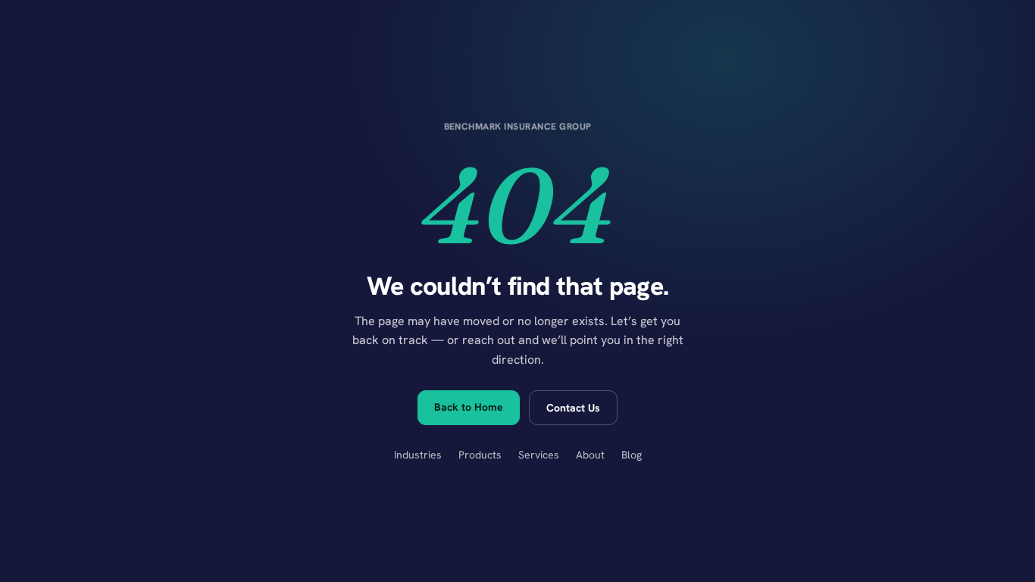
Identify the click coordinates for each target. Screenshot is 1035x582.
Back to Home (468, 407)
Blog (631, 455)
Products (480, 455)
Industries (418, 455)
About (590, 455)
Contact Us (573, 408)
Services (538, 455)
